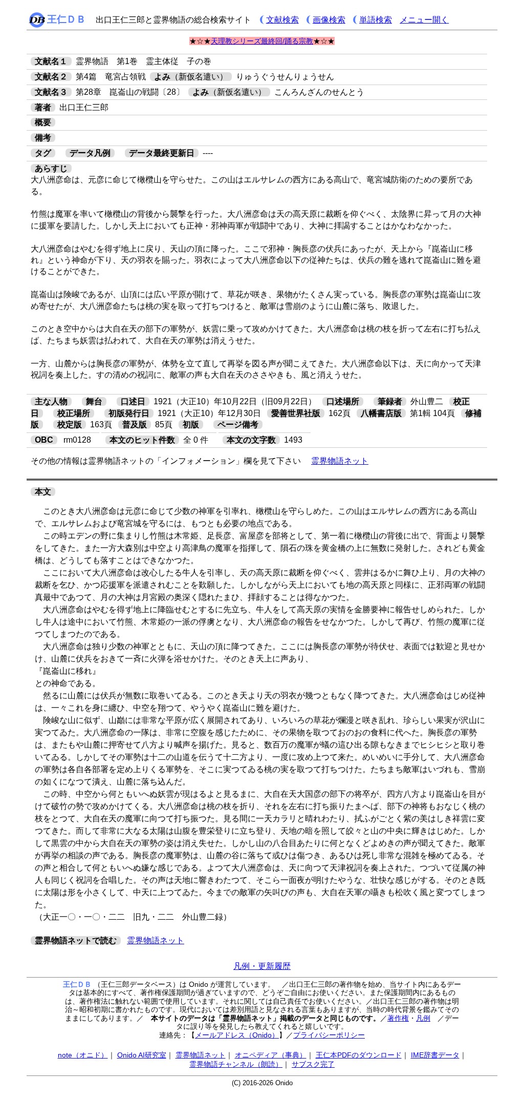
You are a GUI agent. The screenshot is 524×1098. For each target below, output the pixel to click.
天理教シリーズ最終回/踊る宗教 (262, 41)
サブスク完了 (313, 1064)
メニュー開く (424, 19)
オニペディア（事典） (271, 1055)
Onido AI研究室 (141, 1055)
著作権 (398, 1018)
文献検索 (282, 19)
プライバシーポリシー (329, 1035)
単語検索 (375, 19)
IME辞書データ (435, 1055)
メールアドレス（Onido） (237, 1035)
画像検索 (329, 19)
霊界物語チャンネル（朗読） (235, 1064)
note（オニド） (83, 1055)
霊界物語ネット (339, 461)
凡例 (423, 1018)
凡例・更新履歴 (262, 966)
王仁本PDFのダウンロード (359, 1055)
